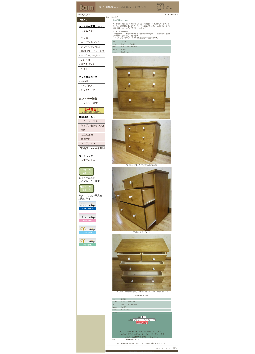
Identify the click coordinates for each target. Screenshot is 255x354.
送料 (113, 339)
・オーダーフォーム (162, 6)
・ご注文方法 (159, 4)
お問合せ (175, 348)
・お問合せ (159, 10)
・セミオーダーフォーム (163, 8)
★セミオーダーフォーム (151, 334)
